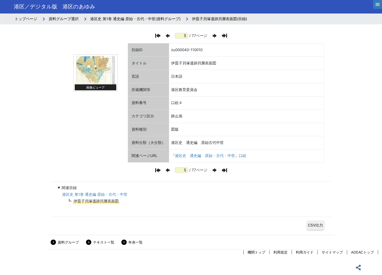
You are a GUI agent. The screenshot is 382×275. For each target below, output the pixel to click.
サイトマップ (332, 252)
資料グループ (68, 242)
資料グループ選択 (64, 19)
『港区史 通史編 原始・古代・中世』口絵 (208, 155)
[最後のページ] (224, 36)
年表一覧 (135, 242)
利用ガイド (304, 252)
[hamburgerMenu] (377, 4)
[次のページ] (215, 36)
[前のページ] (168, 36)
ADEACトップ (362, 252)
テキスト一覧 (103, 242)
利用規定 (280, 252)
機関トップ (256, 252)
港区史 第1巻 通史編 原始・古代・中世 (94, 194)
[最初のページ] (157, 36)
